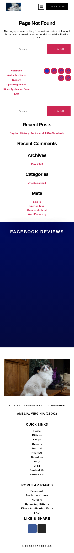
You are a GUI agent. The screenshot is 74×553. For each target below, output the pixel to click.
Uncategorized (37, 183)
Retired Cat (37, 474)
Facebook (16, 70)
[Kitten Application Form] (61, 78)
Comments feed (37, 210)
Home (37, 431)
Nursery (16, 79)
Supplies (37, 457)
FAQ (16, 93)
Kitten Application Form (16, 89)
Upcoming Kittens (16, 84)
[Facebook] (47, 71)
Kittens (37, 435)
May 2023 (37, 163)
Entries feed (37, 206)
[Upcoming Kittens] (68, 71)
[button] (41, 7)
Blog (37, 465)
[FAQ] (68, 78)
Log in (37, 201)
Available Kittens (16, 75)
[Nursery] (61, 71)
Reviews (37, 452)
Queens (37, 444)
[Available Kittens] (54, 71)
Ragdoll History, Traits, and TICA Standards (37, 133)
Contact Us (37, 470)
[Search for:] (24, 49)
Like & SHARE (37, 518)
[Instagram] (42, 528)
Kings (37, 439)
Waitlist (37, 448)
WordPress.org (37, 214)
